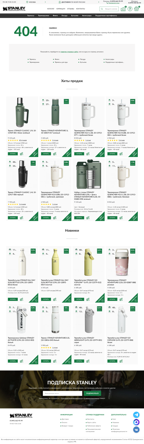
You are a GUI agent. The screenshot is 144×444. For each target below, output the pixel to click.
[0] (136, 9)
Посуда (64, 15)
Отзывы (70, 9)
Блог (114, 419)
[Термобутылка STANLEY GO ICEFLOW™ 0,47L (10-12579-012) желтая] (89, 262)
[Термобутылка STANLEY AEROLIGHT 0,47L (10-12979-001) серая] (89, 320)
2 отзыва (55, 140)
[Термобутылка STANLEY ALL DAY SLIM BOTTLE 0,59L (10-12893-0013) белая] (22, 262)
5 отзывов (22, 204)
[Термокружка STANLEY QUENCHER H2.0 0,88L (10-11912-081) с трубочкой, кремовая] (55, 174)
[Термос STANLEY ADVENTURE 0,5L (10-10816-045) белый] (55, 320)
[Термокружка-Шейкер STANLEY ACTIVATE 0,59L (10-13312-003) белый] (22, 320)
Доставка (65, 419)
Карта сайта (91, 422)
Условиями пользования (91, 398)
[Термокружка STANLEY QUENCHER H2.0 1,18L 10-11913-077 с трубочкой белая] (89, 112)
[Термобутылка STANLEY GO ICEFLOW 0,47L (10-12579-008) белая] (122, 320)
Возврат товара (67, 426)
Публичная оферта (94, 426)
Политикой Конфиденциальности (71, 398)
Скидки (115, 426)
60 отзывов (23, 140)
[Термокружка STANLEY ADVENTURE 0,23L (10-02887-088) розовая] (122, 262)
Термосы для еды (61, 62)
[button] (113, 3)
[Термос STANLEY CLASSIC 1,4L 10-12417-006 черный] (22, 174)
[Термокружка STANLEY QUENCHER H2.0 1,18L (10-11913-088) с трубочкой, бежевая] (122, 174)
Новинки (115, 422)
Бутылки (74, 15)
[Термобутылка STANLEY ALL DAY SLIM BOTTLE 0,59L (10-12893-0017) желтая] (55, 262)
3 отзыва (122, 140)
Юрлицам (60, 9)
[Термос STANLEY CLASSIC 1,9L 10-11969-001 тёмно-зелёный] (22, 112)
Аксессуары (86, 15)
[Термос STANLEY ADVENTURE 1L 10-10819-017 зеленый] (55, 112)
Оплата (64, 422)
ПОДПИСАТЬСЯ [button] (92, 393)
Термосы (30, 15)
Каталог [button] (50, 9)
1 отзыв (88, 140)
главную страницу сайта (69, 52)
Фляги (55, 15)
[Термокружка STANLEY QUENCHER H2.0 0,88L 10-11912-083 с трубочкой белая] (122, 112)
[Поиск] (102, 9)
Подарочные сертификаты (106, 15)
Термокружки (43, 15)
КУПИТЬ (13, 153)
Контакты (80, 9)
